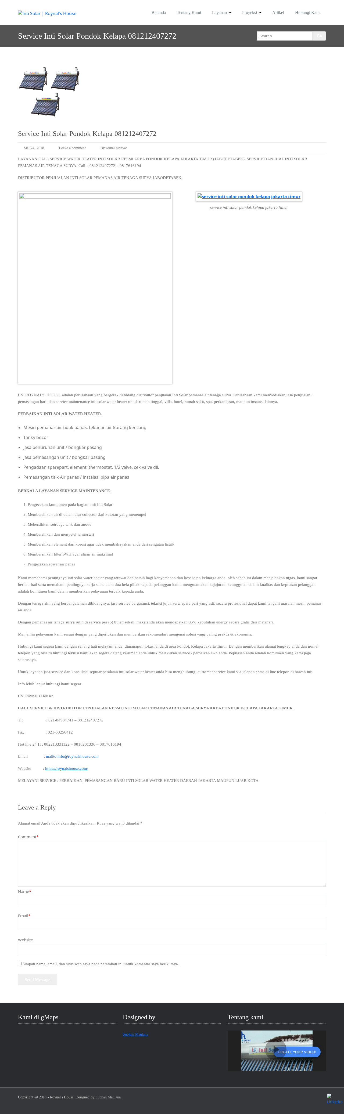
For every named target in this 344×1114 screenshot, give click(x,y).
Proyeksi (249, 12)
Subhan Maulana (135, 1034)
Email (24, 915)
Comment (28, 836)
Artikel (278, 12)
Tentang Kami (189, 12)
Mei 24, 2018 (34, 148)
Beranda (159, 12)
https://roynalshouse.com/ (66, 768)
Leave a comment (72, 148)
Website (25, 939)
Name (24, 891)
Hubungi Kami (308, 12)
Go (319, 36)
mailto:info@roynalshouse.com (72, 756)
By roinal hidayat (114, 148)
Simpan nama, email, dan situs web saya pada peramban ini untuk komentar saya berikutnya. (101, 964)
